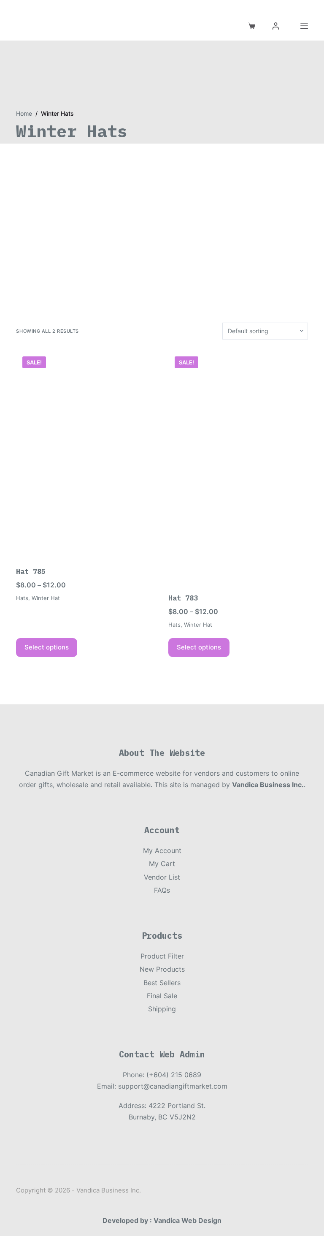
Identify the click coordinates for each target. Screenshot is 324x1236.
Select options (46, 647)
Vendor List (162, 877)
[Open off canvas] (304, 26)
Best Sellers (162, 982)
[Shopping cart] (251, 26)
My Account (162, 850)
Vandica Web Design (187, 1220)
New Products (162, 969)
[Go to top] (3, 5)
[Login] (275, 26)
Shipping (162, 1009)
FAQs (162, 890)
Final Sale (162, 996)
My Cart (162, 863)
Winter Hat (46, 598)
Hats (22, 598)
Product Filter (162, 956)
